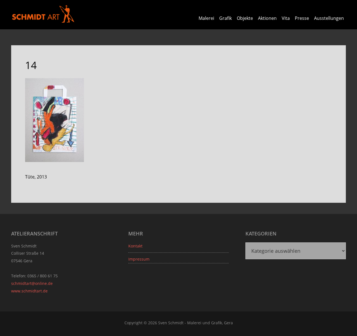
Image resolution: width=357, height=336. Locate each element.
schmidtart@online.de (32, 283)
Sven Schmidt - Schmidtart (43, 14)
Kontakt (135, 246)
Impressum (138, 259)
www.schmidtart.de (29, 291)
